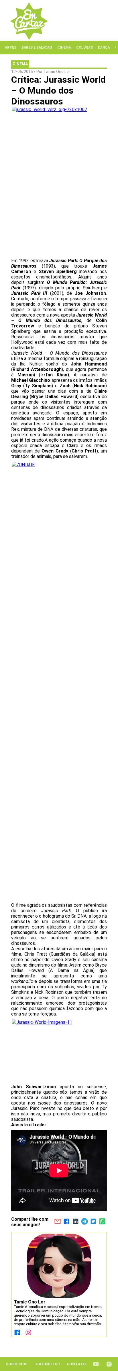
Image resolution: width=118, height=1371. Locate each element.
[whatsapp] (102, 1222)
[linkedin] (75, 1222)
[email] (57, 1222)
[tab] (10, 47)
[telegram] (84, 1222)
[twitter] (93, 1222)
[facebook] (66, 1222)
